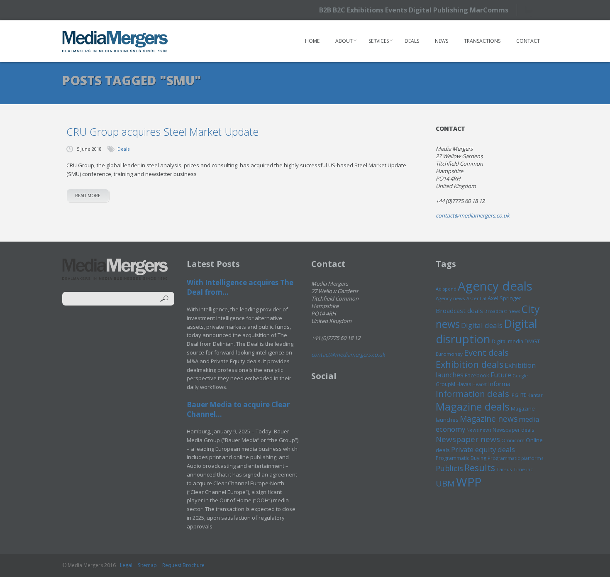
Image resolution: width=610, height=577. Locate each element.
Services (378, 40)
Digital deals (482, 325)
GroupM (445, 384)
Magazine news (488, 418)
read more (87, 195)
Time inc (523, 469)
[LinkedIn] (546, 9)
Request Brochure (183, 565)
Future (500, 374)
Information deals (472, 393)
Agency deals (495, 286)
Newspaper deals (513, 429)
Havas (463, 384)
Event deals (486, 352)
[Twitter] (532, 9)
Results (479, 468)
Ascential (476, 298)
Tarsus (504, 469)
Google (520, 376)
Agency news (450, 298)
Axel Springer (504, 298)
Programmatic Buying (461, 458)
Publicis (449, 468)
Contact (528, 40)
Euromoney (449, 354)
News (441, 40)
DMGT (532, 341)
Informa (499, 383)
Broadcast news (502, 311)
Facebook (477, 375)
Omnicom (513, 440)
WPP (468, 482)
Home (312, 40)
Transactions (482, 40)
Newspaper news (468, 439)
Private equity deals (483, 449)
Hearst (479, 384)
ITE (523, 395)
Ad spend (446, 289)
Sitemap (147, 565)
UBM (445, 483)
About (344, 40)
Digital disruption (486, 331)
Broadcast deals (459, 310)
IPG (514, 395)
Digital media (507, 341)
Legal (126, 565)
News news (478, 430)
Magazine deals (473, 406)
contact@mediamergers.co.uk (473, 215)
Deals (412, 40)
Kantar (535, 395)
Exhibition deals (469, 364)
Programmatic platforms (515, 458)
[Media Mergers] (115, 41)
